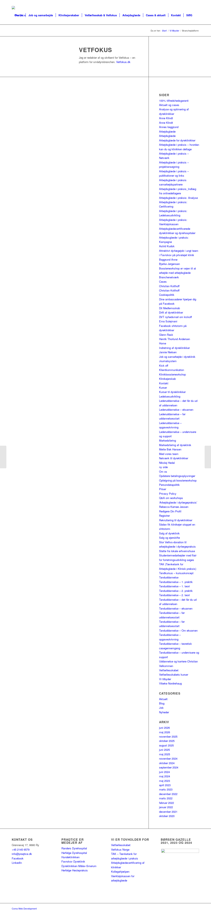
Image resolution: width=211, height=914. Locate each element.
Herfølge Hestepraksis (74, 870)
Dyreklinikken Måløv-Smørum (78, 866)
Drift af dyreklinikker (171, 312)
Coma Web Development (24, 908)
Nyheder (164, 712)
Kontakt (163, 383)
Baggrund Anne (168, 259)
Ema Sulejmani (168, 321)
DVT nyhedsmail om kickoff (175, 317)
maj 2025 (164, 754)
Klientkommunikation (171, 370)
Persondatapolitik (169, 485)
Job (161, 708)
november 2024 (168, 758)
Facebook (17, 858)
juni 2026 (164, 728)
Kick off (163, 365)
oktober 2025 (167, 741)
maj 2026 (164, 732)
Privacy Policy (167, 493)
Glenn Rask (166, 335)
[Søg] (16, 33)
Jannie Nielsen (168, 352)
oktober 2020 (167, 816)
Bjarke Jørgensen (169, 264)
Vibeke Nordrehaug (170, 683)
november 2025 (168, 736)
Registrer (164, 516)
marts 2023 (165, 789)
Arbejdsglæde (167, 131)
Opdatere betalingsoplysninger (177, 476)
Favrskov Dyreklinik (73, 861)
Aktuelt (163, 699)
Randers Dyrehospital (74, 848)
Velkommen (166, 666)
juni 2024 (164, 772)
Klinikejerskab (167, 379)
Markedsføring (167, 440)
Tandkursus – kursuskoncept (176, 573)
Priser (162, 489)
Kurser (163, 387)
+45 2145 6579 (20, 849)
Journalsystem (168, 361)
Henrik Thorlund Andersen (174, 339)
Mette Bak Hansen (170, 449)
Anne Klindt (166, 118)
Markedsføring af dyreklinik (175, 445)
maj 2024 (164, 776)
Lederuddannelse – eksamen (176, 410)
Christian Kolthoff (169, 286)
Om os (163, 471)
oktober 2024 (167, 763)
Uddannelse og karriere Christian (178, 661)
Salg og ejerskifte (169, 538)
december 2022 (168, 794)
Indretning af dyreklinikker (174, 348)
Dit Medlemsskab (169, 308)
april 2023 (165, 785)
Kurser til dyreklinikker (172, 392)
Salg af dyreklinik (169, 533)
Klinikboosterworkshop (172, 374)
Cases (163, 281)
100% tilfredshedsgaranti (174, 101)
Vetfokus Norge (120, 849)
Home (162, 343)
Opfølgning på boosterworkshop (178, 480)
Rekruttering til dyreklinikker (175, 520)
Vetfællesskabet (168, 670)
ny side (163, 467)
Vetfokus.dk (123, 62)
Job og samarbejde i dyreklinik (177, 357)
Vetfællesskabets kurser (173, 674)
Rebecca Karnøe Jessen (173, 507)
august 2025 (166, 745)
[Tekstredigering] (3, 457)
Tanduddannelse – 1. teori (174, 586)
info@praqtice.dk (22, 854)
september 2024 (168, 767)
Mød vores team (168, 454)
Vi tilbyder (165, 679)
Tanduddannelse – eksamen (175, 608)
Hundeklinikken (70, 857)
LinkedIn (17, 863)
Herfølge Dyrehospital (74, 853)
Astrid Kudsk (167, 246)
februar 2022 (166, 803)
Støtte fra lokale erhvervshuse (177, 551)
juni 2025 (164, 750)
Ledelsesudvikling (169, 396)
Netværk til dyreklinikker (173, 458)
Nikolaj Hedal (167, 463)
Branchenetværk (169, 277)
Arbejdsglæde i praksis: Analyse (178, 198)
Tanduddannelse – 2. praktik (176, 591)
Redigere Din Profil (170, 511)
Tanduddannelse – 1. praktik (176, 582)
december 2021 (168, 812)
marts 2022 (165, 798)
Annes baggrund (168, 127)
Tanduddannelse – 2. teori (174, 595)
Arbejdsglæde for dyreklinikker (177, 140)
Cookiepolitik (166, 295)
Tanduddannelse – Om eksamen (178, 630)
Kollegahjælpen (120, 871)
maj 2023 (164, 781)
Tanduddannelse (168, 577)
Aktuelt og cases (169, 105)
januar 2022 (166, 807)
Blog (161, 703)
